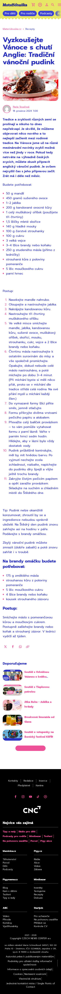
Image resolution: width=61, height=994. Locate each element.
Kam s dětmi (10, 891)
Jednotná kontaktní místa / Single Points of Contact (30, 985)
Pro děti (10, 13)
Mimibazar (35, 836)
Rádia (37, 859)
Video (6, 916)
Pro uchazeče (41, 916)
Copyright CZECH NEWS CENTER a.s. (30, 938)
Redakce (28, 781)
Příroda (7, 919)
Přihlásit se (40, 923)
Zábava (38, 869)
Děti (5, 866)
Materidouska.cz (12, 29)
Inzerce (43, 781)
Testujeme (39, 891)
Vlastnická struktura (30, 979)
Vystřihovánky (10, 926)
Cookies (18, 974)
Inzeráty (38, 888)
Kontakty (13, 781)
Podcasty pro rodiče (14, 836)
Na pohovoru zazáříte (15, 841)
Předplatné (24, 785)
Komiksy (7, 923)
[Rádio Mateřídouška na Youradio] (40, 4)
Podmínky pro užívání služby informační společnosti (30, 963)
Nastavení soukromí (35, 974)
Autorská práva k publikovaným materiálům (30, 956)
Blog (5, 888)
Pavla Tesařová (21, 107)
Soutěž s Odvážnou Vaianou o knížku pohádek (36, 676)
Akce (37, 862)
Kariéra (39, 785)
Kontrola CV (40, 926)
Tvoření (48, 836)
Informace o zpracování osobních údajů (29, 969)
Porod (33, 841)
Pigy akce (46, 841)
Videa (37, 866)
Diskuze (38, 898)
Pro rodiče (28, 13)
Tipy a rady (9, 831)
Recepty (38, 894)
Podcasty (46, 13)
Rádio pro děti (27, 831)
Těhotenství (9, 859)
